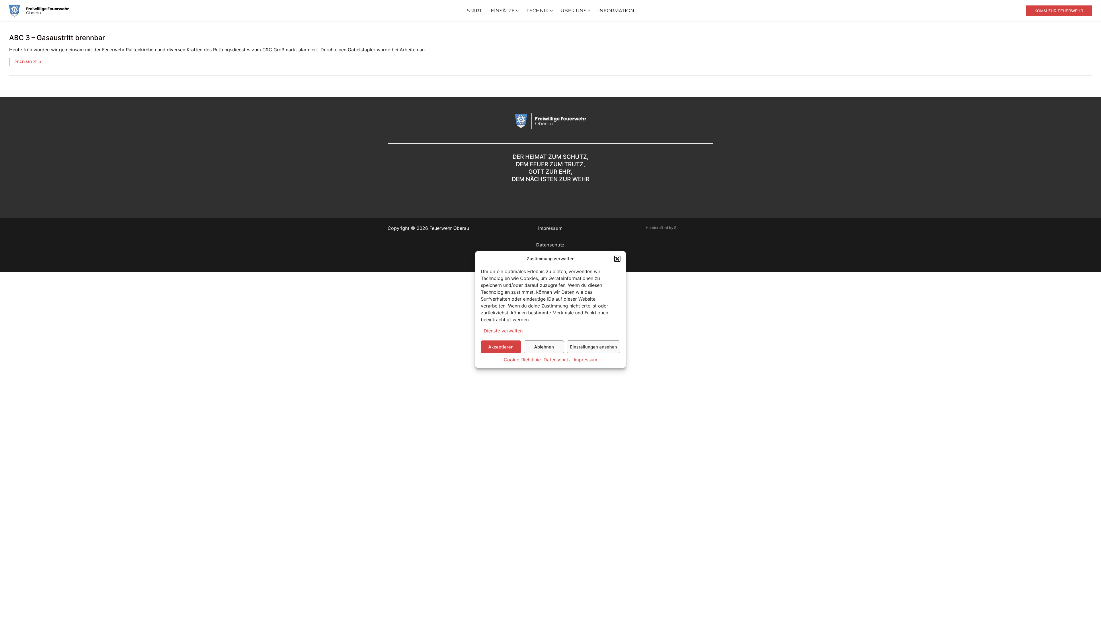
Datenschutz (557, 360)
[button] (617, 259)
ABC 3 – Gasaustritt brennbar (57, 38)
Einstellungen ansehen (593, 347)
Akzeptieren (501, 347)
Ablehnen (544, 347)
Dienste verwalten (503, 331)
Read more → (28, 62)
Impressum (585, 360)
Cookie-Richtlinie (522, 360)
